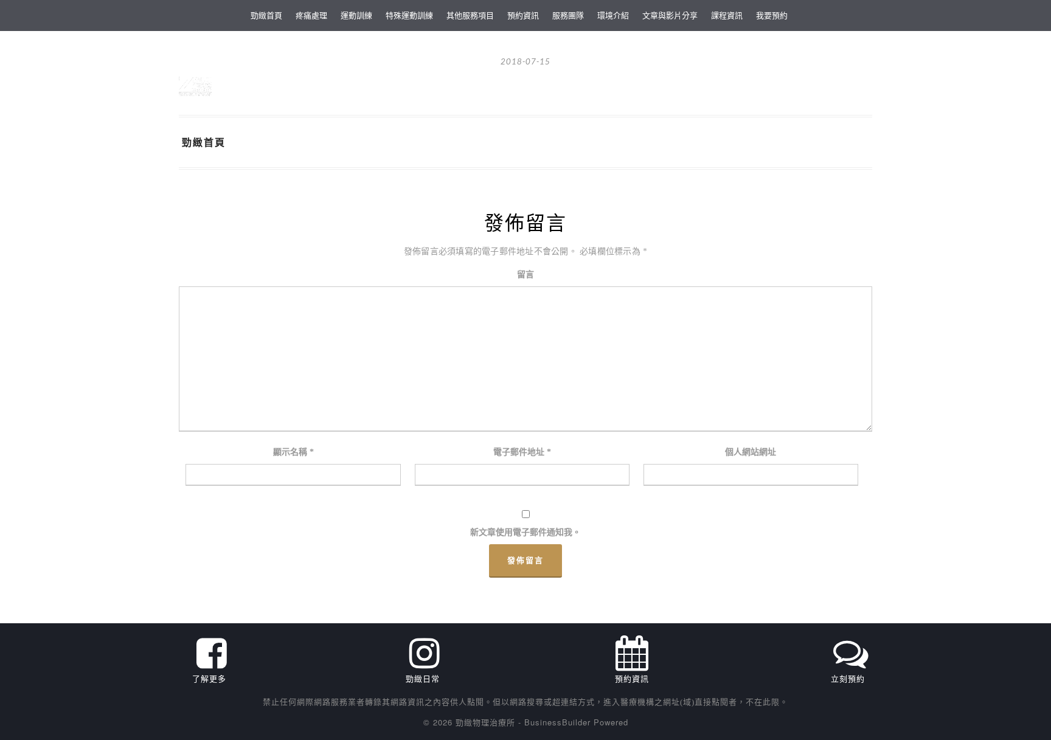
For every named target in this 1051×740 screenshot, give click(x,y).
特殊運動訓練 (409, 15)
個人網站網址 (750, 452)
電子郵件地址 (522, 452)
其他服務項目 (470, 15)
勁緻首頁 (266, 15)
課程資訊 (727, 15)
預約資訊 (523, 15)
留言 (525, 274)
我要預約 (772, 15)
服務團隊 (568, 15)
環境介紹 (613, 15)
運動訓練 (356, 15)
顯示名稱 (293, 452)
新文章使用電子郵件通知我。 (525, 532)
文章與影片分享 (670, 15)
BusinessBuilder (557, 722)
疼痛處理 (311, 15)
